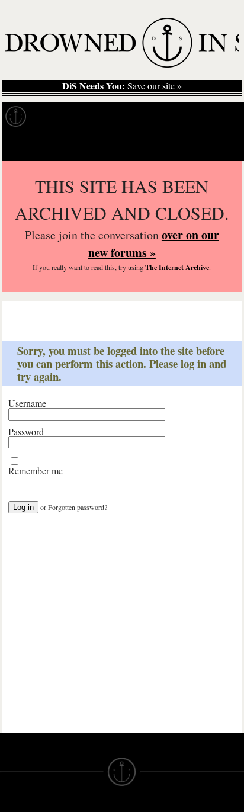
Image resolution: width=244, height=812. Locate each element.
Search (218, 146)
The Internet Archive (177, 267)
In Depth (115, 117)
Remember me (35, 471)
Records (59, 117)
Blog (222, 117)
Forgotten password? (77, 507)
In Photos (173, 117)
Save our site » (122, 86)
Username (27, 403)
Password (26, 432)
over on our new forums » (153, 243)
